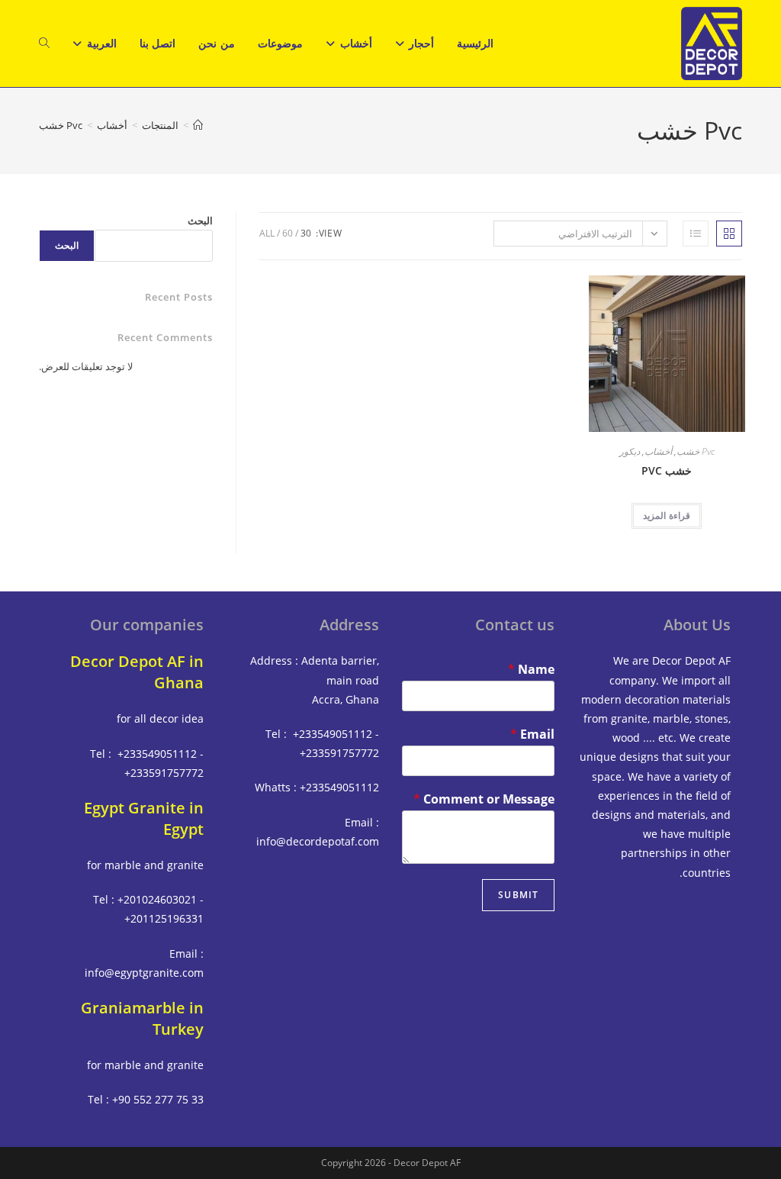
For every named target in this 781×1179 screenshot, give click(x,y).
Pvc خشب (60, 125)
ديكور (629, 451)
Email (532, 734)
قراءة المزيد (666, 515)
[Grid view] (729, 233)
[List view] (696, 233)
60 (287, 233)
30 (306, 233)
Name (531, 670)
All (267, 233)
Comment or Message (483, 799)
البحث (200, 220)
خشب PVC (666, 470)
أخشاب (658, 451)
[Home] (198, 125)
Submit (518, 894)
